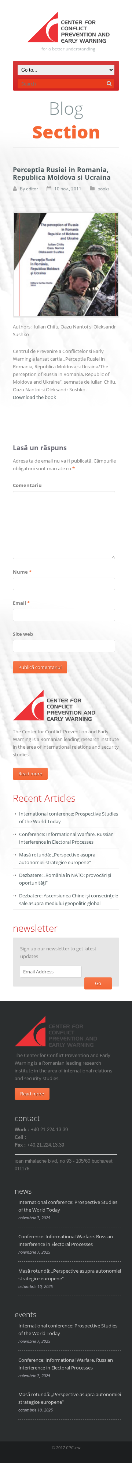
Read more (30, 773)
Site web (23, 634)
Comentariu (27, 485)
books (104, 189)
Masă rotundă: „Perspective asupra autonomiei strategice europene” (69, 1275)
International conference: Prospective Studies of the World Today (67, 1206)
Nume (22, 572)
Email (21, 603)
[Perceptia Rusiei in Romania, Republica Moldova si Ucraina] (66, 264)
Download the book (34, 397)
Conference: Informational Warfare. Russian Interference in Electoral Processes (65, 1240)
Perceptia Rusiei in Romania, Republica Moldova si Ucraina (62, 173)
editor (32, 189)
